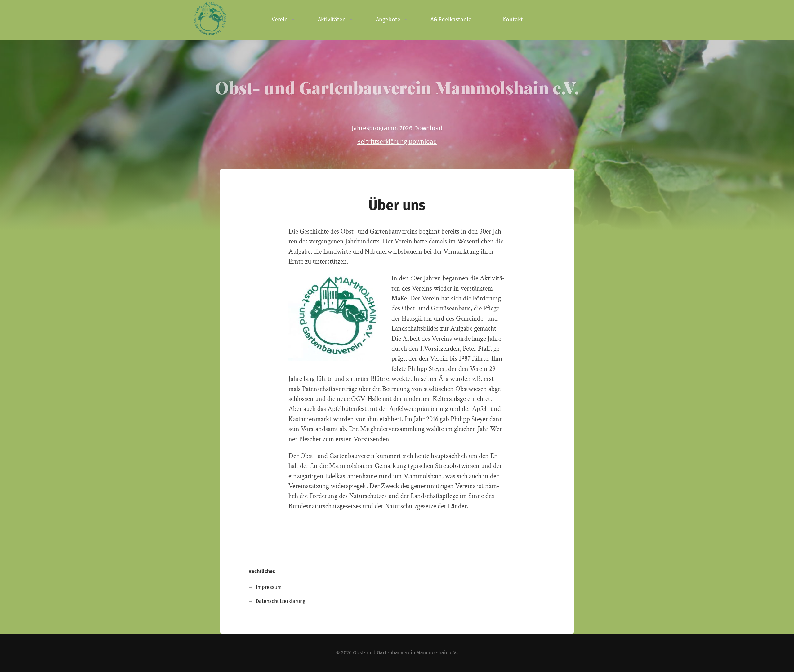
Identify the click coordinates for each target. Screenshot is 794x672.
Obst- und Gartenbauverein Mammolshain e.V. (397, 87)
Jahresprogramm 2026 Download (397, 128)
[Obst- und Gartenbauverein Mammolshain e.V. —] (223, 18)
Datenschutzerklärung (280, 601)
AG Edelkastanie (450, 19)
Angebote (388, 19)
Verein (280, 19)
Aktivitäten (332, 19)
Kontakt (512, 19)
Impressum (269, 587)
